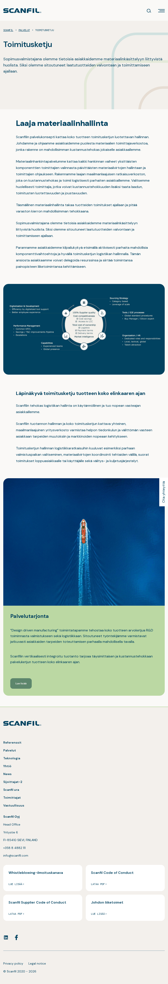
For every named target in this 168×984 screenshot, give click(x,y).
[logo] (22, 10)
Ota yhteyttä (163, 492)
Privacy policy (13, 963)
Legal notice (37, 963)
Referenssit (12, 742)
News (7, 774)
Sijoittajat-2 (12, 782)
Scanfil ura (11, 790)
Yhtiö (7, 766)
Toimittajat (12, 798)
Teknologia (11, 758)
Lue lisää (21, 683)
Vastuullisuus (13, 805)
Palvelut (9, 750)
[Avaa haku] (149, 11)
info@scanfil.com (15, 855)
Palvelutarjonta (29, 616)
